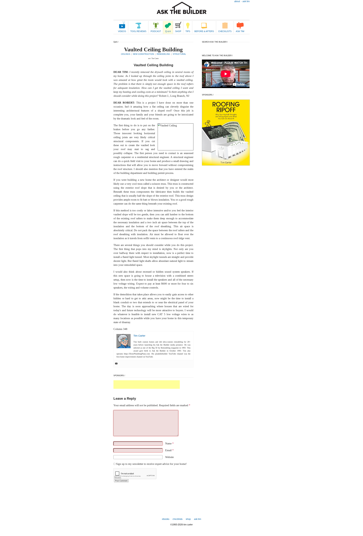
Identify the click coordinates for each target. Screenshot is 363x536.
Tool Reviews (138, 31)
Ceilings (125, 54)
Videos (122, 31)
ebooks (165, 519)
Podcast (156, 31)
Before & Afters (204, 31)
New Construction (143, 54)
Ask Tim (246, 1)
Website (169, 457)
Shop (178, 31)
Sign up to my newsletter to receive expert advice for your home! (151, 463)
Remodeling (163, 54)
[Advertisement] (146, 384)
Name (169, 443)
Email (169, 450)
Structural (179, 54)
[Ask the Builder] (181, 8)
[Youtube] (116, 363)
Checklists (225, 31)
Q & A (168, 31)
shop (188, 519)
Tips (187, 31)
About (237, 1)
